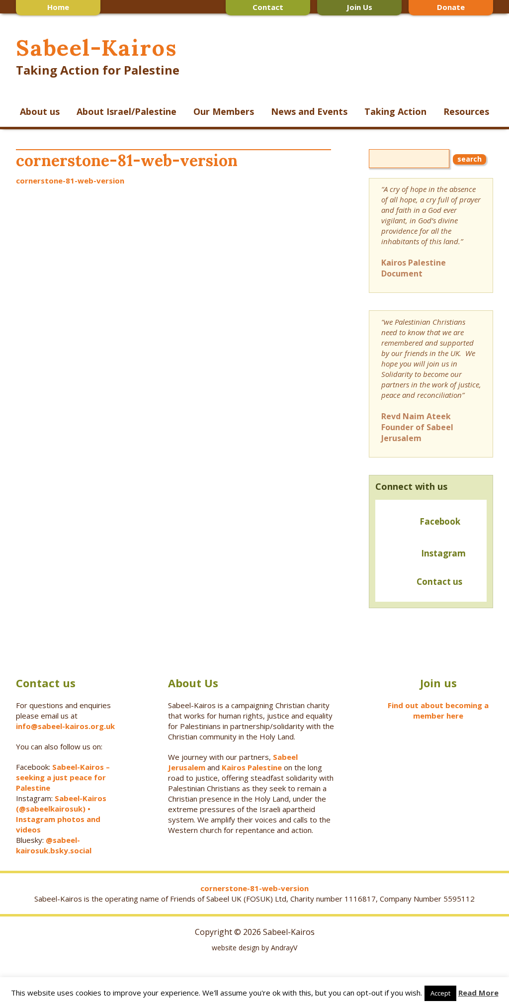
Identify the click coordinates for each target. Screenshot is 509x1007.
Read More (478, 992)
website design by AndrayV (254, 947)
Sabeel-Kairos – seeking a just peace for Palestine (63, 777)
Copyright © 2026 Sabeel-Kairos (255, 931)
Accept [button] (440, 993)
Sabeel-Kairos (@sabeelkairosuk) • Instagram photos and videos (61, 813)
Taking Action (395, 111)
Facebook (440, 521)
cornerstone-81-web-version (70, 180)
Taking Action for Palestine (97, 70)
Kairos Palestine (252, 767)
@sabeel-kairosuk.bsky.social (54, 845)
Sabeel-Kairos (96, 47)
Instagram (443, 553)
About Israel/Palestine (126, 111)
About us (40, 111)
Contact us (437, 581)
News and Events (309, 111)
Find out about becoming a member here (438, 710)
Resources (466, 111)
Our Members (223, 111)
